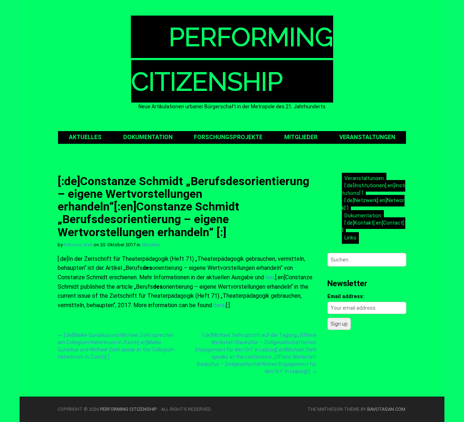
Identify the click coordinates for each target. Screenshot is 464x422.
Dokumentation (148, 137)
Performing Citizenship (129, 409)
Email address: (345, 296)
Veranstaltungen (367, 137)
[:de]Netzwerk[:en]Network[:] (373, 205)
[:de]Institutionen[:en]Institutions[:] (373, 189)
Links (350, 238)
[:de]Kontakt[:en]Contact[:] (373, 227)
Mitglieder (301, 137)
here (219, 305)
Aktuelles (85, 137)
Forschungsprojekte (228, 137)
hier (269, 277)
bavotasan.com (386, 409)
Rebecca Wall (78, 244)
